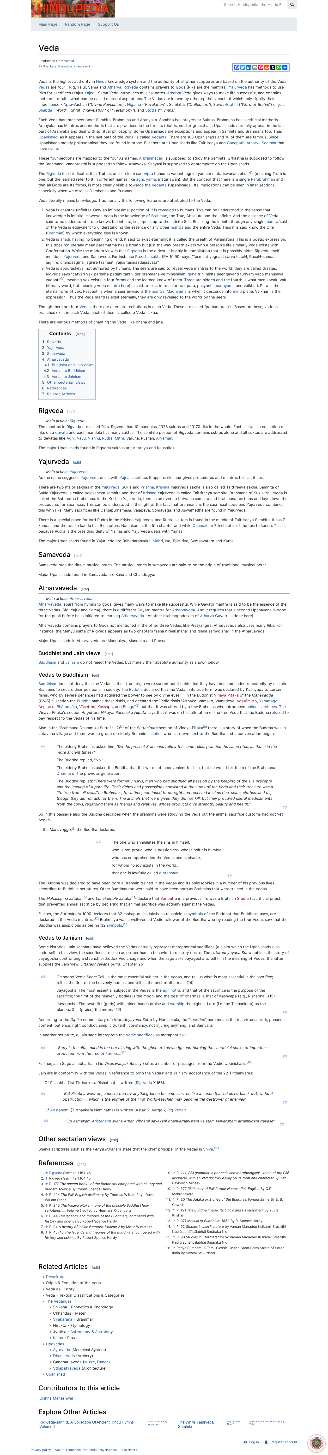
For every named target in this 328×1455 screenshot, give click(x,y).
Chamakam (203, 525)
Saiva (254, 1248)
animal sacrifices (262, 706)
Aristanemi (59, 1110)
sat (175, 733)
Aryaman (164, 438)
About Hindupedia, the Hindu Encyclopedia (86, 1450)
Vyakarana (62, 1319)
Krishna (147, 487)
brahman (170, 873)
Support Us (108, 24)
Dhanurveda (64, 1355)
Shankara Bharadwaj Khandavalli (66, 66)
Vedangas (63, 1301)
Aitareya (140, 447)
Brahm (232, 104)
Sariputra (168, 898)
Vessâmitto (247, 700)
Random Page (77, 24)
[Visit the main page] (73, 8)
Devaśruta (55, 1276)
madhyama (225, 285)
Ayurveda (61, 1349)
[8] (205, 726)
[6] (107, 717)
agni (140, 179)
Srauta (243, 898)
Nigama (134, 104)
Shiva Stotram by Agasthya (157, 1422)
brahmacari (153, 158)
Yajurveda (238, 87)
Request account (284, 1442)
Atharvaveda (81, 598)
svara (53, 148)
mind (237, 291)
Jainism (72, 662)
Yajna (89, 92)
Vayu (81, 438)
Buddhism (47, 662)
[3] (182, 694)
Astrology (104, 1331)
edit (71, 412)
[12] (96, 918)
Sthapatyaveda (66, 1368)
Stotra (151, 110)
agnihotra (171, 990)
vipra (148, 173)
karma (111, 1053)
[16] (216, 1148)
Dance (103, 1362)
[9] (73, 828)
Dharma (64, 773)
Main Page (47, 24)
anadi (65, 239)
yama (151, 179)
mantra (272, 221)
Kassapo (105, 706)
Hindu (101, 81)
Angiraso (46, 706)
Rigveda (130, 87)
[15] (249, 1062)
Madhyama (177, 291)
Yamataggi (269, 700)
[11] (133, 897)
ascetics (154, 733)
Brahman (159, 215)
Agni (71, 438)
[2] (62, 278)
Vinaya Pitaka (226, 695)
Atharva (114, 87)
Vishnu (94, 438)
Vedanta (159, 137)
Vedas (68, 61)
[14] (125, 1052)
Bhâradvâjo (67, 706)
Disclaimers (129, 1450)
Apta (67, 104)
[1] (251, 172)
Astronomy (80, 1331)
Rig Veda (144, 1082)
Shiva (208, 1149)
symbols (195, 913)
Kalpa (58, 1337)
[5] (137, 705)
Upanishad (48, 137)
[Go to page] (292, 4)
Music (89, 1362)
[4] (52, 700)
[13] (125, 924)
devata (61, 432)
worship (177, 1003)
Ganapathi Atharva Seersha (251, 142)
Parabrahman (263, 179)
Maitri (158, 540)
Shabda (45, 110)
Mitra (119, 438)
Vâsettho (87, 706)
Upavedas (55, 1344)
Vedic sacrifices (140, 1034)
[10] (84, 897)
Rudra (107, 438)
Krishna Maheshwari (56, 1398)
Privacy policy (41, 1450)
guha (192, 274)
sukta (156, 256)
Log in (254, 1442)
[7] (122, 726)
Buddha (136, 689)
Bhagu (128, 706)
